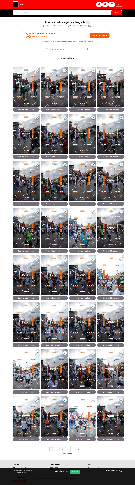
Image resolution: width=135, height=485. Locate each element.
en (118, 4)
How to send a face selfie (39, 37)
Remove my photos (94, 468)
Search (118, 13)
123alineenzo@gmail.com (21, 468)
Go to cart (75, 472)
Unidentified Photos (67, 58)
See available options (26, 110)
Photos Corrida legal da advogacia (65, 22)
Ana (21, 4)
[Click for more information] (67, 43)
